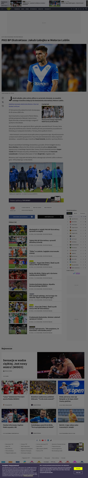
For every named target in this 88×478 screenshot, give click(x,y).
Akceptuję (78, 468)
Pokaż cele (78, 472)
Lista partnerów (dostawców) (46, 472)
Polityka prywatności (28, 475)
